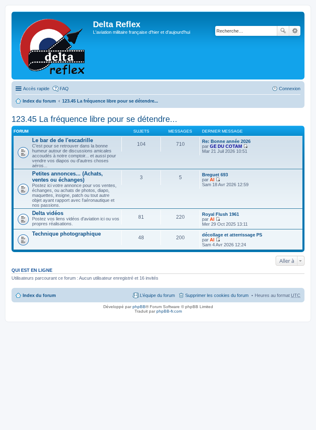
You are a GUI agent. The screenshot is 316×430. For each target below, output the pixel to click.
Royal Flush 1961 (220, 214)
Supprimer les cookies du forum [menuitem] (217, 295)
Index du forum (39, 100)
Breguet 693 (215, 174)
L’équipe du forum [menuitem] (157, 295)
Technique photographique (66, 234)
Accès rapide (36, 88)
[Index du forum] (53, 45)
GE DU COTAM (226, 146)
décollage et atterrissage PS (232, 234)
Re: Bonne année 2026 (226, 141)
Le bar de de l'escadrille (62, 140)
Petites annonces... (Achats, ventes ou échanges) (67, 177)
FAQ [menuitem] (64, 88)
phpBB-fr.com (169, 311)
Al (212, 179)
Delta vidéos (47, 213)
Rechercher (283, 31)
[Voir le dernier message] (245, 146)
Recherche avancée (294, 31)
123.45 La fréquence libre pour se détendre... (110, 100)
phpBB (139, 306)
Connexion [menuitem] (289, 88)
